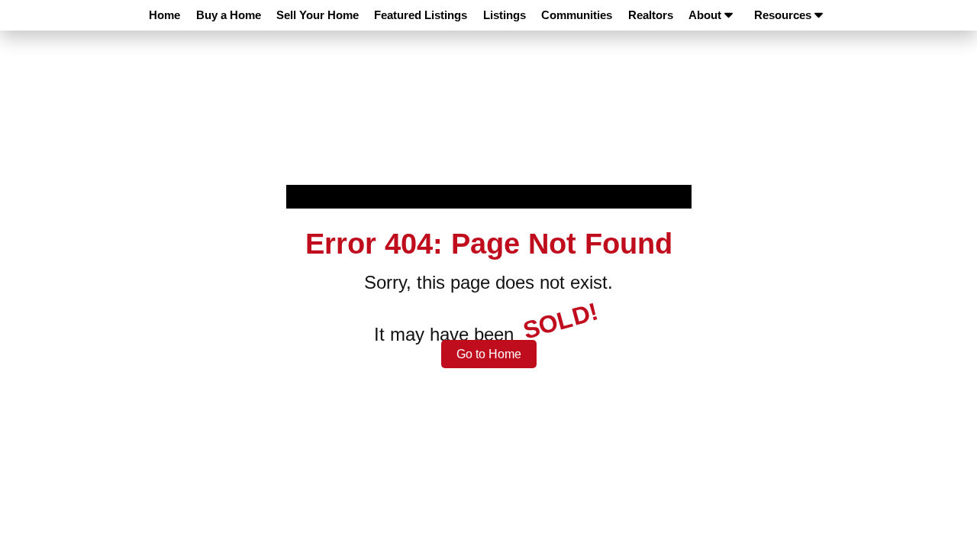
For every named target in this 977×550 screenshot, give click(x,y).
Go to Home (488, 354)
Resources (782, 15)
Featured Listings (420, 15)
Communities (576, 15)
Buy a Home (228, 15)
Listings (504, 15)
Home (164, 15)
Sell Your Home (317, 15)
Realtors (650, 15)
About (704, 15)
